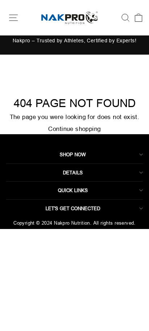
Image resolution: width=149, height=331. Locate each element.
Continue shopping (74, 129)
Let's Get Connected (73, 208)
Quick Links (73, 190)
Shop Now (73, 154)
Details (73, 172)
